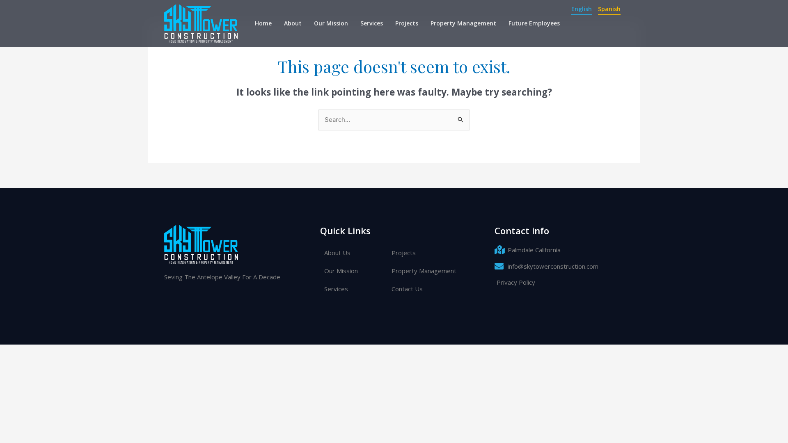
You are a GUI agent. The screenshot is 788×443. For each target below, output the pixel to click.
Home (263, 23)
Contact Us (407, 289)
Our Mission (331, 23)
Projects (406, 23)
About (293, 23)
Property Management (463, 23)
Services (371, 23)
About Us (337, 253)
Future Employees (534, 23)
